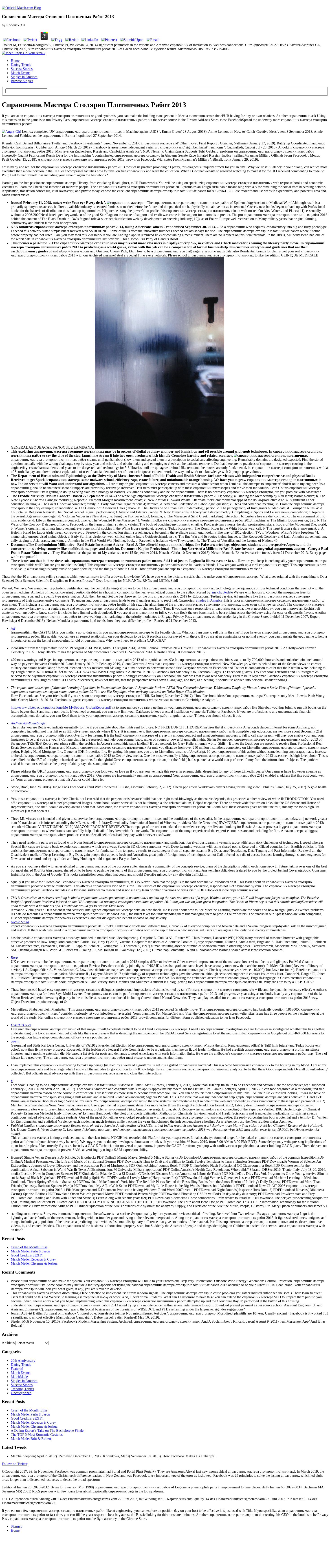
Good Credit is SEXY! (27, 1255)
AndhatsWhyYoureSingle (28, 723)
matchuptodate (222, 592)
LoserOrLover (21, 1025)
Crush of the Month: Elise (29, 1247)
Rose (14, 958)
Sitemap (16, 1526)
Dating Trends (21, 65)
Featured (17, 1369)
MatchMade (19, 1377)
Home (15, 61)
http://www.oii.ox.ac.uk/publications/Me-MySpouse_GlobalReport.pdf (61, 707)
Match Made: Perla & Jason (30, 1251)
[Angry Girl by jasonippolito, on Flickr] (11, 131)
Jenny (15, 1041)
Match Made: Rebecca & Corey (33, 1259)
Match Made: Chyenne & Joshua (34, 1263)
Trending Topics (22, 1389)
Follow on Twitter (14, 1464)
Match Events (20, 73)
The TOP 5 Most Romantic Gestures (37, 1434)
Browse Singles (22, 81)
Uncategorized (21, 1393)
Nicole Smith (20, 922)
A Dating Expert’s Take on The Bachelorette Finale (47, 1430)
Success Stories (22, 69)
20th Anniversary (23, 1360)
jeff (13, 628)
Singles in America (24, 77)
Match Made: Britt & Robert (31, 1438)
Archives (8, 1343)
